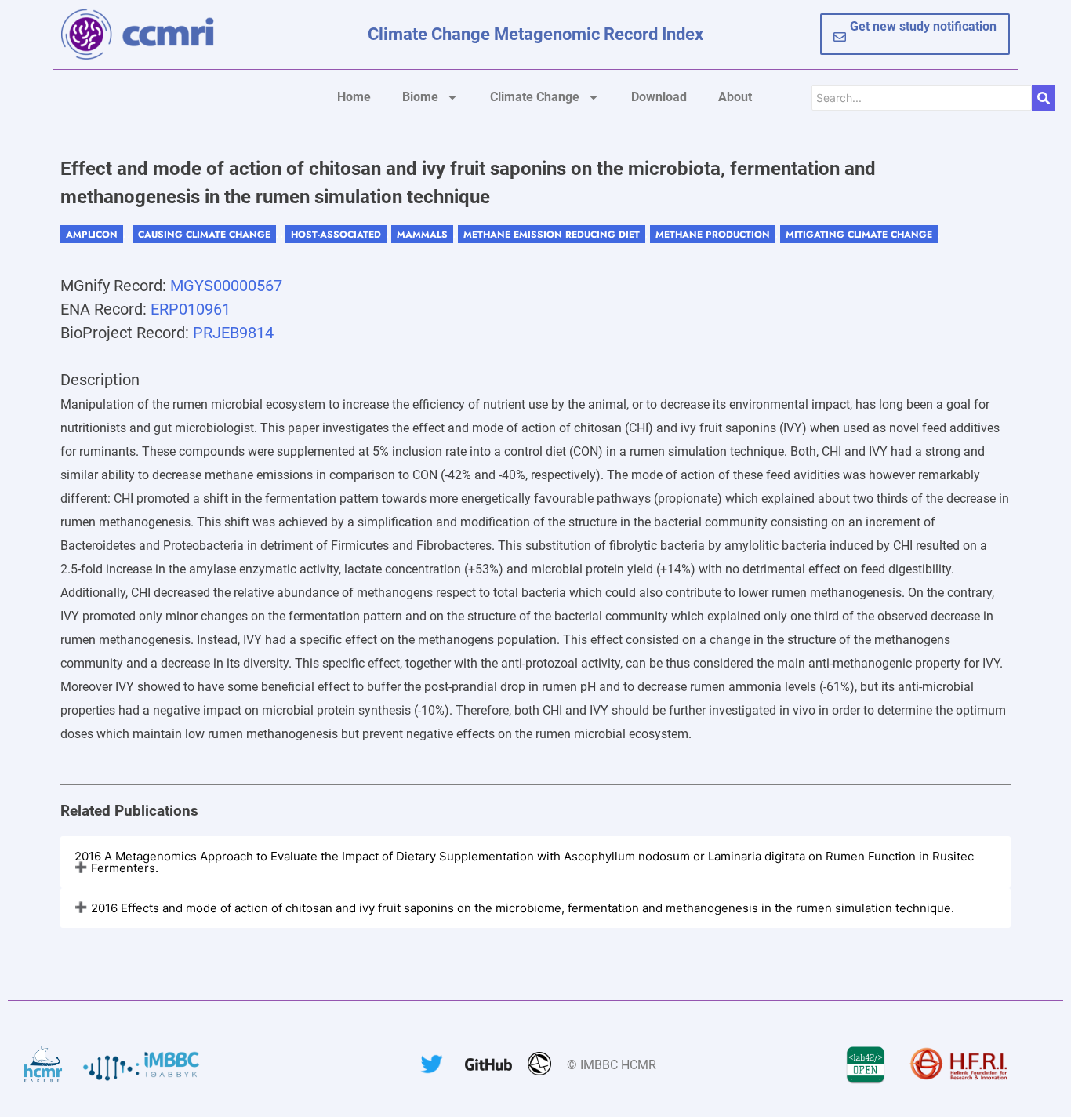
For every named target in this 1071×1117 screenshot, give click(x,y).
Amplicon (92, 234)
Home (354, 96)
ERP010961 (191, 309)
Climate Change (534, 96)
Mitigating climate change (859, 234)
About (735, 96)
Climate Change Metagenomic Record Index (535, 34)
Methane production (712, 234)
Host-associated (336, 234)
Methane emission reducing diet (551, 234)
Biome (420, 96)
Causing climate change (204, 234)
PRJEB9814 (233, 332)
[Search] (1043, 98)
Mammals (422, 234)
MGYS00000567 (226, 285)
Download (659, 96)
